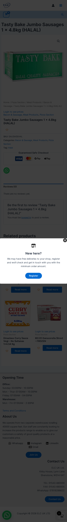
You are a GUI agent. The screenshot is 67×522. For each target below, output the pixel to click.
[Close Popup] (65, 240)
